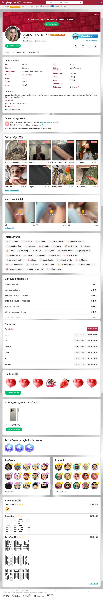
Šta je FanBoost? (92, 40)
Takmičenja (47, 7)
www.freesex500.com (25, 591)
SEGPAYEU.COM (49, 591)
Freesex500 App (60, 7)
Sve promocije (36, 7)
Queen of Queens (45, 122)
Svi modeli (5, 7)
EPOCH (42, 591)
